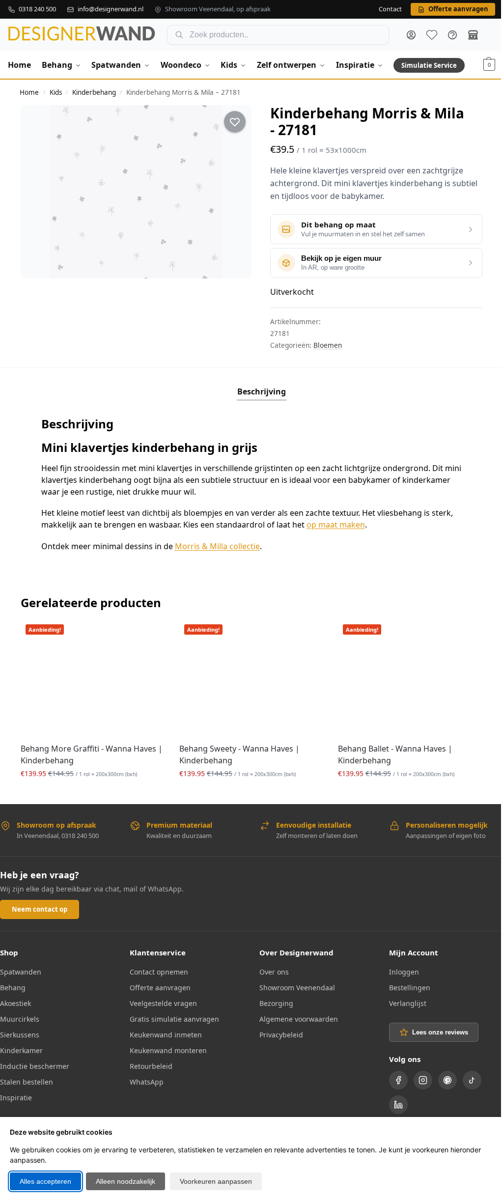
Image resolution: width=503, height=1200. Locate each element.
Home (29, 92)
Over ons (274, 972)
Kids (56, 92)
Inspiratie (16, 1097)
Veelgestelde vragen (163, 1003)
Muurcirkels (19, 1019)
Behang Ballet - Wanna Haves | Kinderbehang (395, 754)
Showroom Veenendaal (297, 987)
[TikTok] (472, 1080)
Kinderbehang (94, 92)
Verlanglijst (407, 1003)
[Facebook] (398, 1080)
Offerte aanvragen (160, 987)
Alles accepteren (45, 1181)
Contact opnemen (159, 972)
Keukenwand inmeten (166, 1034)
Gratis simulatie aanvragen (174, 1019)
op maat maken (336, 524)
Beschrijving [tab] (261, 391)
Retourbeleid (151, 1066)
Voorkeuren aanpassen (216, 1181)
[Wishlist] (149, 634)
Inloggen (404, 972)
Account (411, 35)
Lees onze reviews (440, 1032)
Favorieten (431, 35)
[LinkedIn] (398, 1104)
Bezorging (276, 1003)
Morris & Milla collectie (217, 546)
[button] (489, 65)
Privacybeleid (281, 1034)
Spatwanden (20, 972)
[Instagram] (423, 1080)
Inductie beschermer (34, 1066)
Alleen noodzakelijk (125, 1181)
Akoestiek (15, 1003)
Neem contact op (39, 909)
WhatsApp (147, 1082)
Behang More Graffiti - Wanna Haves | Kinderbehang (92, 754)
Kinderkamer (21, 1050)
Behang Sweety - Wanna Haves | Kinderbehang (239, 754)
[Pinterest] (447, 1080)
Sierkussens (19, 1034)
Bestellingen (409, 987)
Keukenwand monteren (168, 1050)
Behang (13, 987)
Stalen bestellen (26, 1082)
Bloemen (327, 345)
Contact (390, 9)
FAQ (452, 35)
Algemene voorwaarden (298, 1019)
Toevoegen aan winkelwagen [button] (92, 794)
